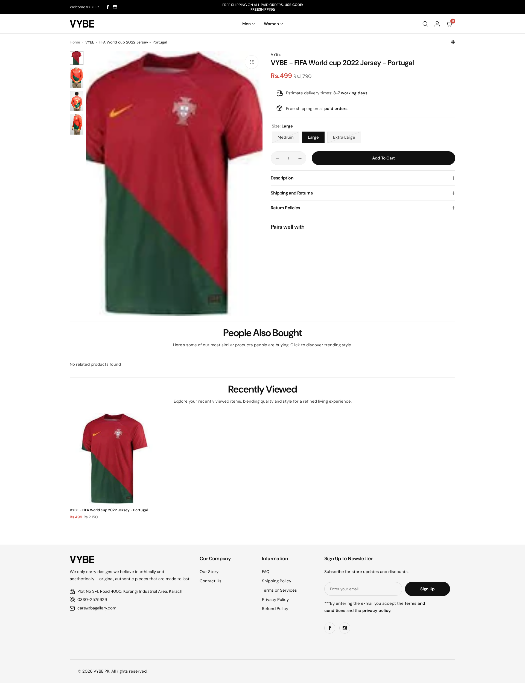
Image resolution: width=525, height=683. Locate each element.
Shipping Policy (276, 581)
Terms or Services (279, 590)
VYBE (276, 54)
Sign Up (427, 589)
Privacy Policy (275, 599)
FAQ (266, 571)
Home (75, 42)
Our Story (209, 571)
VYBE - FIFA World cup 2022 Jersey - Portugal (109, 510)
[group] (174, 183)
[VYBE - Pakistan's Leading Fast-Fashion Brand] (82, 24)
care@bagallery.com (96, 608)
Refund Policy (275, 608)
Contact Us (210, 581)
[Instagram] (115, 7)
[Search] (425, 24)
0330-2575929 (92, 599)
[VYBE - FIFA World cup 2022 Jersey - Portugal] (115, 458)
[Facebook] (108, 7)
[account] (437, 24)
